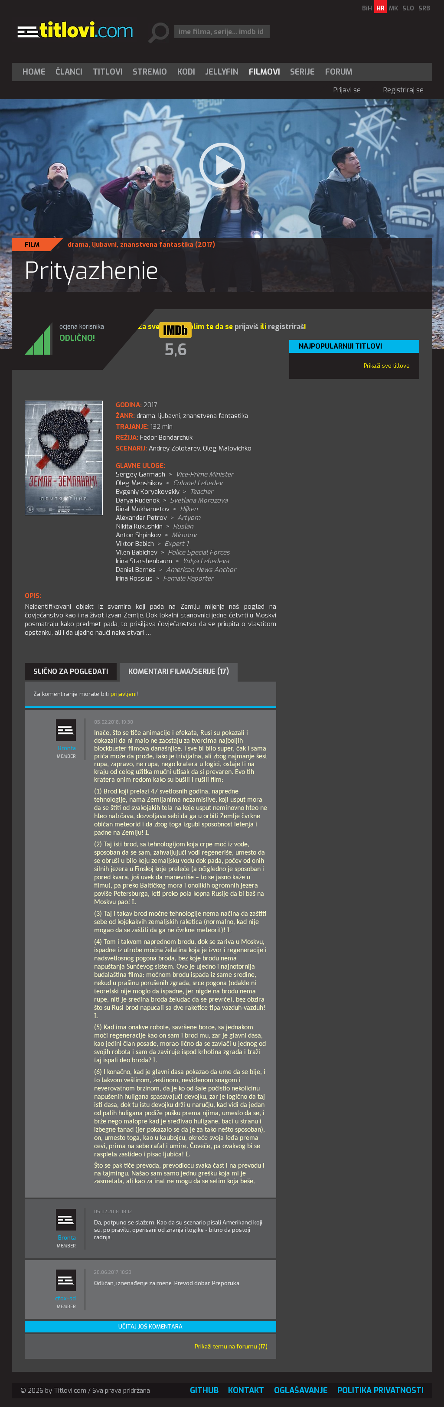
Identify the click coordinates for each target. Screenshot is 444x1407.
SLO (408, 8)
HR (380, 8)
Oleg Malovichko (227, 448)
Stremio (150, 72)
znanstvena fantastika (156, 244)
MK (393, 8)
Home (34, 72)
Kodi (186, 72)
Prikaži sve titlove (387, 365)
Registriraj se (403, 90)
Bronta (67, 748)
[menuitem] (36, 72)
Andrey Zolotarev (174, 448)
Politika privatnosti (380, 1390)
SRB (424, 8)
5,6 (175, 350)
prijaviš (246, 326)
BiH (367, 8)
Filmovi (264, 72)
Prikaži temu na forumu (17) (231, 1346)
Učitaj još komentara (150, 1326)
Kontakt (246, 1390)
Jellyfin (221, 72)
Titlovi (108, 72)
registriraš (286, 326)
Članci (69, 72)
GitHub (204, 1390)
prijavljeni (124, 694)
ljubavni (104, 244)
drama (78, 244)
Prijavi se (347, 90)
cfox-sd (65, 1298)
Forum (339, 72)
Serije (302, 72)
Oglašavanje (301, 1390)
